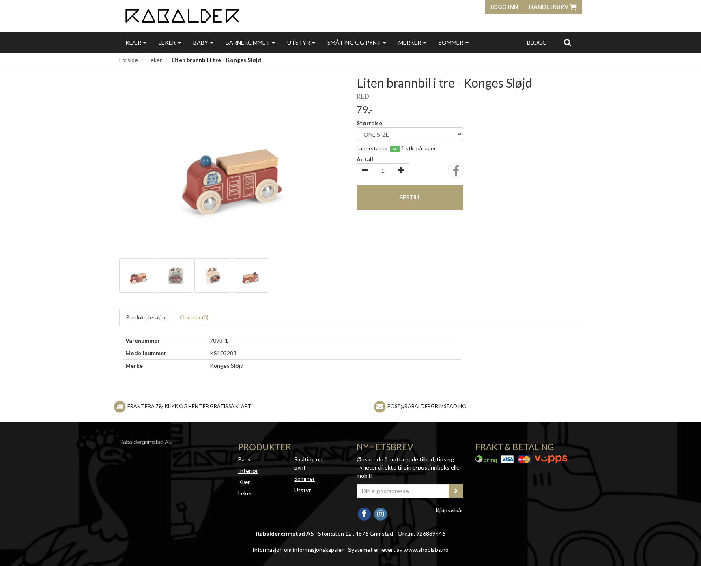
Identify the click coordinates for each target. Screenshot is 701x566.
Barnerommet (248, 42)
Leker (168, 42)
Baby (201, 42)
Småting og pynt (354, 42)
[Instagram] (380, 513)
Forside (128, 59)
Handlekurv (549, 6)
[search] (567, 42)
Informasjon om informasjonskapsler (298, 549)
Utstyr (299, 42)
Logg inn (504, 6)
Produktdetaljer (146, 317)
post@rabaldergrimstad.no (427, 406)
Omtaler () (194, 317)
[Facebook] (365, 513)
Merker (410, 42)
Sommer (451, 42)
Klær (133, 42)
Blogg (537, 42)
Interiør (248, 470)
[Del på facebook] (456, 172)
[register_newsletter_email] (456, 491)
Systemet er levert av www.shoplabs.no (398, 549)
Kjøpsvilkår (449, 510)
